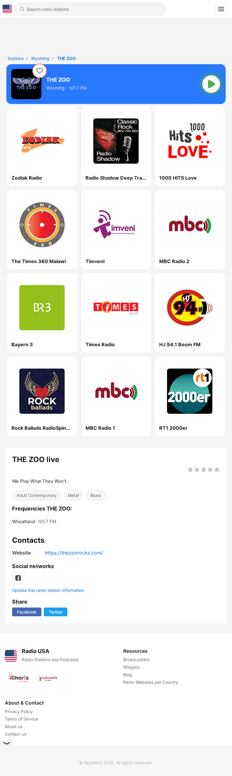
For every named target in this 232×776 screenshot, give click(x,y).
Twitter (56, 611)
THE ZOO (66, 58)
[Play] (211, 84)
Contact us (15, 734)
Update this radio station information (48, 590)
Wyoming (40, 58)
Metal (73, 495)
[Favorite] (39, 71)
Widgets (131, 667)
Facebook (27, 611)
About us (13, 726)
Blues (95, 495)
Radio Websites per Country (150, 682)
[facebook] (18, 578)
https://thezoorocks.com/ (74, 553)
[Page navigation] (221, 9)
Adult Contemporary (36, 495)
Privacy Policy (19, 711)
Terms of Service (21, 718)
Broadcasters (136, 659)
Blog (127, 674)
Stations (16, 58)
